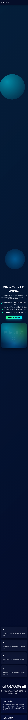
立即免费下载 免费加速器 (14, 317)
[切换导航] (26, 2)
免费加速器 (5, 2)
